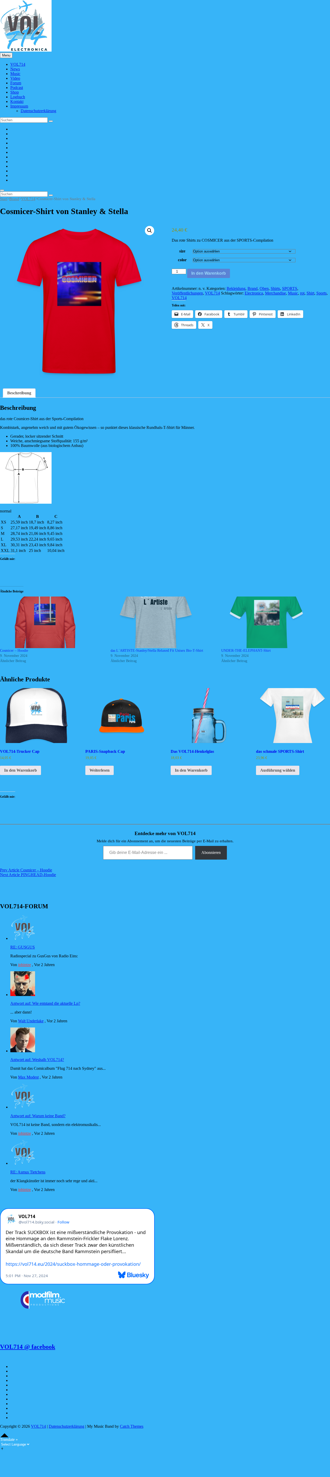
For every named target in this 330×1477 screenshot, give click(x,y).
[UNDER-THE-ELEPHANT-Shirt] (274, 622)
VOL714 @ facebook (27, 1346)
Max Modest (28, 1077)
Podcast (16, 87)
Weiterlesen (99, 770)
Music (15, 73)
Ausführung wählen (277, 770)
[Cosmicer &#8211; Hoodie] (52, 622)
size (182, 251)
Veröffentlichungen (187, 293)
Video (15, 78)
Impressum (19, 106)
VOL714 (17, 64)
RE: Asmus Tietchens (27, 1172)
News (15, 69)
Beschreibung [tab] (19, 393)
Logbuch (17, 97)
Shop (14, 92)
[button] (149, 230)
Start (3, 199)
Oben (264, 288)
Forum (15, 83)
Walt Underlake (31, 1021)
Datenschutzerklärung (38, 111)
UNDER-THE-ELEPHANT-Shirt (246, 650)
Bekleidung (236, 288)
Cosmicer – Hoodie (14, 650)
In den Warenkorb (208, 273)
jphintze (24, 964)
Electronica (254, 293)
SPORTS (289, 288)
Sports (321, 293)
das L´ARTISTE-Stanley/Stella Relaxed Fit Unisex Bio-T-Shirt (157, 650)
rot (302, 293)
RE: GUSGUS (22, 947)
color (182, 260)
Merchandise (275, 293)
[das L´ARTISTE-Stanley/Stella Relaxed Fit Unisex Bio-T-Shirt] (163, 622)
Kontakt (16, 101)
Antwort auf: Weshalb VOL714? (37, 1059)
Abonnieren (211, 852)
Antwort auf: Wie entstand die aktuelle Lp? (45, 1003)
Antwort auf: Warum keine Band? (37, 1116)
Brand (14, 199)
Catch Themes (131, 1426)
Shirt (310, 293)
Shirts (275, 288)
